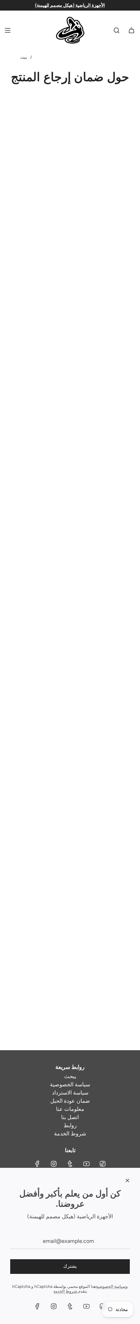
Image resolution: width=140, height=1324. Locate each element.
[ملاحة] (7, 30)
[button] (0, 1289)
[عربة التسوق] (131, 30)
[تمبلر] (70, 1163)
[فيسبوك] (37, 1163)
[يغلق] (127, 1180)
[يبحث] (116, 30)
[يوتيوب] (86, 1163)
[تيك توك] (102, 1163)
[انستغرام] (53, 1163)
